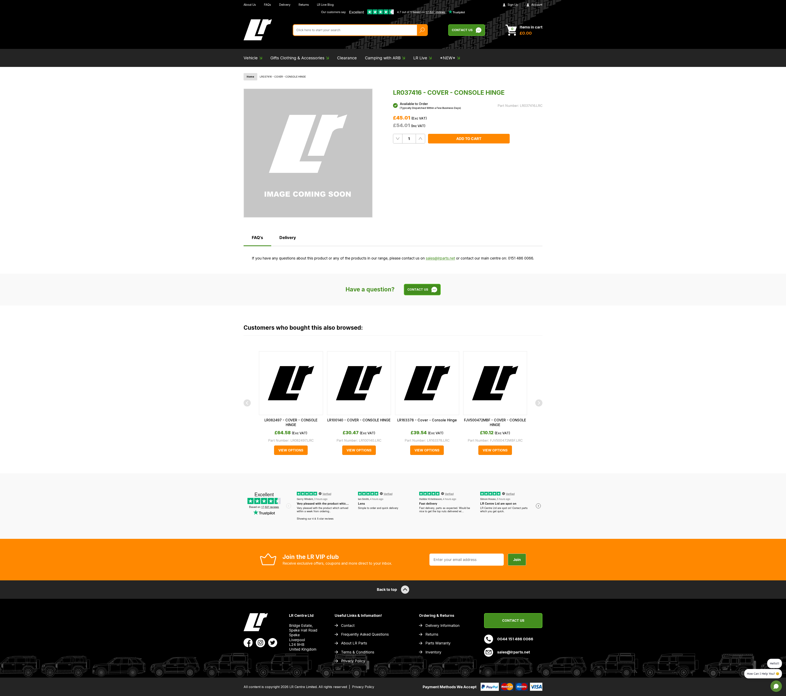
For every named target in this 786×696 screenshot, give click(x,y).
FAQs (267, 4)
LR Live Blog (325, 4)
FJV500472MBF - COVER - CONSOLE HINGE (495, 422)
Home (250, 76)
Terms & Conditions (357, 652)
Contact (348, 625)
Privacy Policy (353, 661)
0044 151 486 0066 (515, 639)
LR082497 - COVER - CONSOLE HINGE (290, 422)
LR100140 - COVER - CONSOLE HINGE (359, 420)
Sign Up (513, 4)
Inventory (433, 652)
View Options (290, 450)
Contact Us (462, 30)
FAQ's (257, 237)
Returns (304, 4)
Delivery (284, 4)
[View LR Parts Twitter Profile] (272, 642)
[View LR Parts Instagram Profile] (260, 642)
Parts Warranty (438, 643)
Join (517, 559)
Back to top (387, 589)
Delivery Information (442, 625)
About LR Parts (354, 643)
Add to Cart (468, 138)
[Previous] (247, 403)
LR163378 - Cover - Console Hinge (427, 420)
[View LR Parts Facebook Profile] (248, 642)
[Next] (538, 403)
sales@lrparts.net (440, 258)
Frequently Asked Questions (365, 634)
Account (536, 4)
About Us (250, 4)
